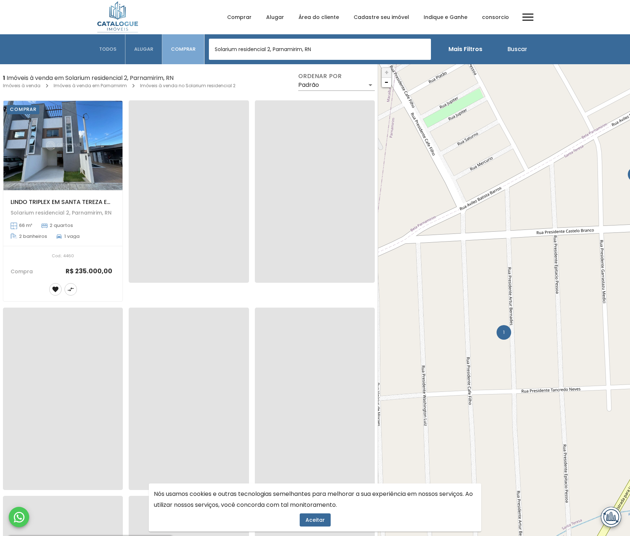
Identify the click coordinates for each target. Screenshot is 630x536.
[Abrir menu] (528, 17)
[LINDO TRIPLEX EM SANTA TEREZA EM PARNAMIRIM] (62, 145)
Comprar (239, 17)
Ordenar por (320, 76)
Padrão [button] (308, 85)
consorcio (495, 17)
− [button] (386, 82)
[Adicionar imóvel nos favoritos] (55, 289)
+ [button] (387, 72)
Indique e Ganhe (445, 17)
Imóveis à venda (21, 85)
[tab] (107, 49)
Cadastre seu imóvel (381, 17)
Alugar (275, 17)
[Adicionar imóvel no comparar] (71, 289)
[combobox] (320, 49)
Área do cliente (319, 17)
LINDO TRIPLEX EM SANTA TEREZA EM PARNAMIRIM (80, 202)
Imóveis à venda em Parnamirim (90, 85)
